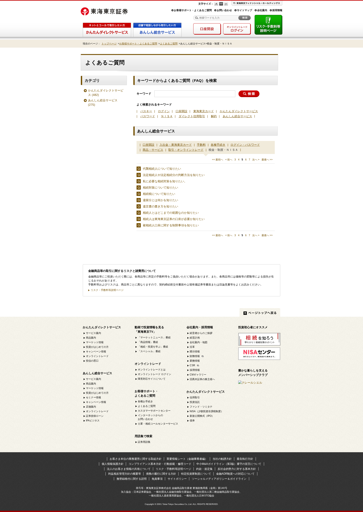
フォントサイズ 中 (221, 4)
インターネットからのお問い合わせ (150, 417)
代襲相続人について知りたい (162, 168)
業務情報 (195, 360)
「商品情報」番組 (148, 342)
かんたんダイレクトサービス (105, 92)
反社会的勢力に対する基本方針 (237, 468)
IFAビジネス (93, 420)
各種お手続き (145, 401)
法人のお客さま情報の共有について (129, 468)
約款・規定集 (204, 468)
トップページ (109, 43)
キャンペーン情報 (96, 351)
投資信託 (195, 402)
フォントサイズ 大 (216, 4)
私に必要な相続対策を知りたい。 (165, 181)
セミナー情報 (93, 397)
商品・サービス (153, 149)
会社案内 (262, 10)
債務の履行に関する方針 (161, 473)
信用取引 (195, 397)
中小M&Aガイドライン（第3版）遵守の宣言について (228, 463)
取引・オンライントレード (186, 149)
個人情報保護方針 (113, 463)
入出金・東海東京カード (175, 144)
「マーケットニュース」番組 (154, 337)
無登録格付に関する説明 (132, 478)
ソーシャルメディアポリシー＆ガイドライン (219, 478)
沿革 (192, 346)
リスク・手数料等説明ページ (107, 290)
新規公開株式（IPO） (202, 415)
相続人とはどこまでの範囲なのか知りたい (171, 212)
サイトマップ (244, 10)
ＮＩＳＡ (167, 116)
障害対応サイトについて (152, 378)
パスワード (147, 116)
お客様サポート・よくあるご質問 (193, 10)
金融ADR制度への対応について (235, 473)
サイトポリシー (177, 478)
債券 (192, 420)
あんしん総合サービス (102, 102)
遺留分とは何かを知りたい (160, 200)
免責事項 (157, 478)
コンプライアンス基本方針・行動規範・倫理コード (160, 463)
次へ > (255, 159)
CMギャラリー (198, 374)
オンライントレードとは (152, 369)
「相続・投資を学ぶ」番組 (153, 346)
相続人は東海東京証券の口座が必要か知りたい (174, 219)
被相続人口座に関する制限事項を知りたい (171, 225)
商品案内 (91, 337)
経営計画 (195, 337)
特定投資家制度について (196, 473)
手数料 (201, 144)
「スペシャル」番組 (149, 351)
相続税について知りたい (159, 193)
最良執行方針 (245, 458)
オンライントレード (97, 356)
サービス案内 (93, 333)
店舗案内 (91, 406)
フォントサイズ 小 (226, 4)
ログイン (164, 111)
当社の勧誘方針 (222, 458)
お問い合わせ (224, 10)
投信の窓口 (92, 360)
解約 (214, 116)
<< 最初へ (217, 159)
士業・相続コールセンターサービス (158, 423)
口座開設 (181, 111)
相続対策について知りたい (160, 187)
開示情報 (195, 351)
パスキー (146, 111)
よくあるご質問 (169, 43)
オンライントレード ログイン (154, 374)
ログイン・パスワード (245, 144)
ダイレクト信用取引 (192, 116)
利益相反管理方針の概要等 (124, 473)
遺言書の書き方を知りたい (160, 206)
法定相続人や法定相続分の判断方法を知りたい (174, 175)
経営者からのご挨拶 (201, 333)
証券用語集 (144, 441)
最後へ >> (267, 159)
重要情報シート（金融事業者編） (187, 458)
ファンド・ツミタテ (201, 406)
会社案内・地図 (198, 342)
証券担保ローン (95, 415)
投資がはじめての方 (97, 346)
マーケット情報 (95, 342)
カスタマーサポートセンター (154, 410)
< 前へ (228, 159)
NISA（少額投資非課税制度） (206, 411)
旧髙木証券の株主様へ (202, 379)
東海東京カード (203, 111)
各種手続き (218, 144)
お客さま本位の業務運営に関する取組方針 (136, 458)
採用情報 (277, 10)
